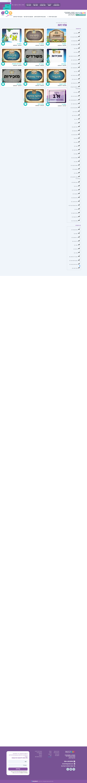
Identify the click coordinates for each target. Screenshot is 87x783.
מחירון (23, 4)
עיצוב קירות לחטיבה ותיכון (40, 16)
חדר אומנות (40, 84)
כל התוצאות (7, 8)
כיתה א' (19, 44)
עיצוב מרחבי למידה (53, 16)
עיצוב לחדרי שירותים (17, 16)
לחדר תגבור (62, 84)
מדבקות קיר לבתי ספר (28, 16)
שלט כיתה (41, 104)
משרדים (41, 64)
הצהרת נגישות (56, 751)
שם (25, 761)
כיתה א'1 (41, 44)
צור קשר (16, 4)
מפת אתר (49, 756)
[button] (68, 766)
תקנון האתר (57, 754)
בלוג (12, 4)
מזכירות (63, 64)
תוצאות (8, 5)
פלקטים (40, 755)
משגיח (64, 44)
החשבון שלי (57, 755)
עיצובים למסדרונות (38, 756)
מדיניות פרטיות (56, 752)
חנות (61, 22)
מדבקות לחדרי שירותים (39, 753)
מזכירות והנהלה (16, 64)
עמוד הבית (65, 22)
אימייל (24, 765)
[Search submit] (10, 3)
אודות (19, 4)
